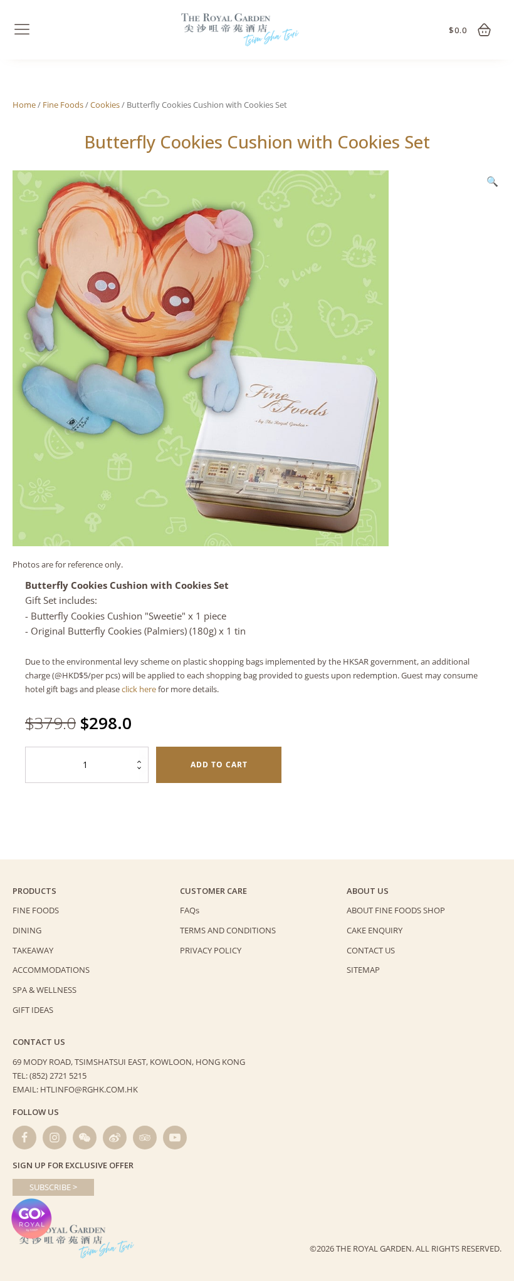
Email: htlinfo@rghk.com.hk (75, 1089)
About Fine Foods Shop (396, 910)
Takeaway (33, 950)
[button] (492, 181)
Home (24, 104)
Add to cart (219, 764)
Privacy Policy (210, 950)
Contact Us (371, 950)
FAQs (189, 910)
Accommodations (51, 969)
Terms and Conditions (228, 930)
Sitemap (363, 969)
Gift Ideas (33, 1009)
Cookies (105, 104)
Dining (27, 930)
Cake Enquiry (374, 930)
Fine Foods (63, 104)
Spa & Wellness (44, 989)
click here (139, 689)
